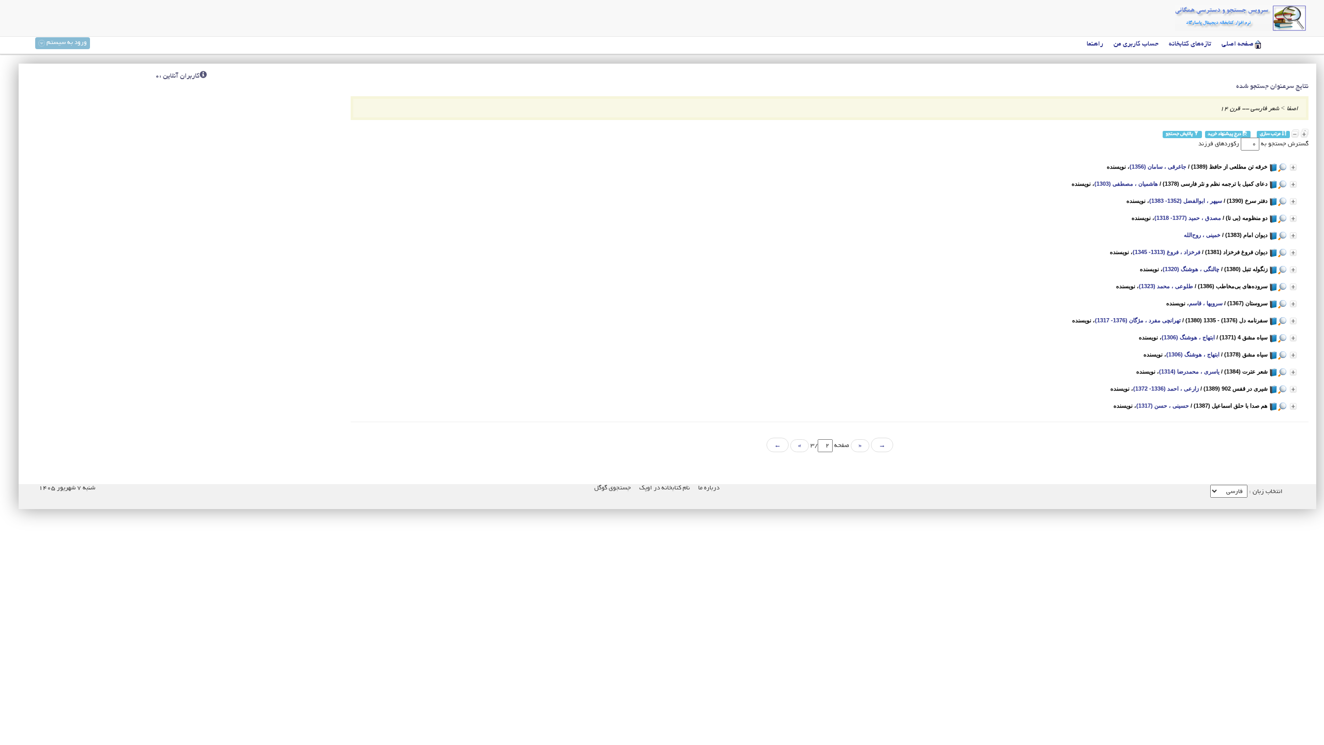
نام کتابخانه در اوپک (664, 488)
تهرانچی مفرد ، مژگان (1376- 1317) (1138, 320)
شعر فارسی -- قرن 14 (1249, 109)
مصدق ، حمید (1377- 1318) (1187, 218)
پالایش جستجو (1180, 134)
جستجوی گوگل (612, 488)
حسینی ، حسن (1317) (1162, 406)
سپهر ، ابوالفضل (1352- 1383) (1185, 201)
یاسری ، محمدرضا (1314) (1189, 371)
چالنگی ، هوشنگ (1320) (1191, 269)
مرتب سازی (1271, 134)
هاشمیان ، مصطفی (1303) (1126, 184)
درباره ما (708, 488)
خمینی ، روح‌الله (1202, 235)
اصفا (1292, 109)
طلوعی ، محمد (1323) (1166, 286)
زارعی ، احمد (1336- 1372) (1166, 388)
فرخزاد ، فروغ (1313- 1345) (1166, 252)
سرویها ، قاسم (1206, 303)
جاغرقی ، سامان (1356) (1158, 166)
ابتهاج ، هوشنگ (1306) (1188, 337)
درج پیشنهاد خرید (1225, 134)
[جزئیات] (1293, 167)
